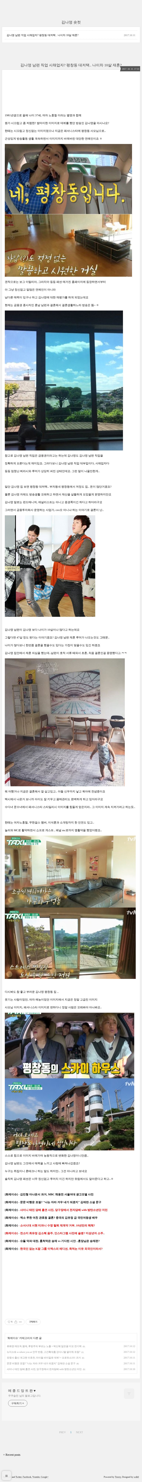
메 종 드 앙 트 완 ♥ (22, 1391)
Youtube (36, 1477)
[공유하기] (15, 1322)
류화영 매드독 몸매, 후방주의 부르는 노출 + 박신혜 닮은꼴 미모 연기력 (44, 1346)
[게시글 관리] (20, 1322)
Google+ (45, 1477)
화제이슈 (13, 1338)
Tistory (118, 1477)
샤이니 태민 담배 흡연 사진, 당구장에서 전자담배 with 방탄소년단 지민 (44, 1369)
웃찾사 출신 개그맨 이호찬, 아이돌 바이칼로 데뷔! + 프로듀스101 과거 (44, 1357)
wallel (136, 1477)
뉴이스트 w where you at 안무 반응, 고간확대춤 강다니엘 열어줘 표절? (43, 1352)
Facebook (27, 1477)
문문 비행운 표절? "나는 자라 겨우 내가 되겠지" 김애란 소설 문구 (41, 1363)
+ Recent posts (11, 1454)
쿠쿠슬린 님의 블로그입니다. (24, 1395)
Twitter (19, 1477)
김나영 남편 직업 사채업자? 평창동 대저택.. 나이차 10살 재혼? (42, 35)
